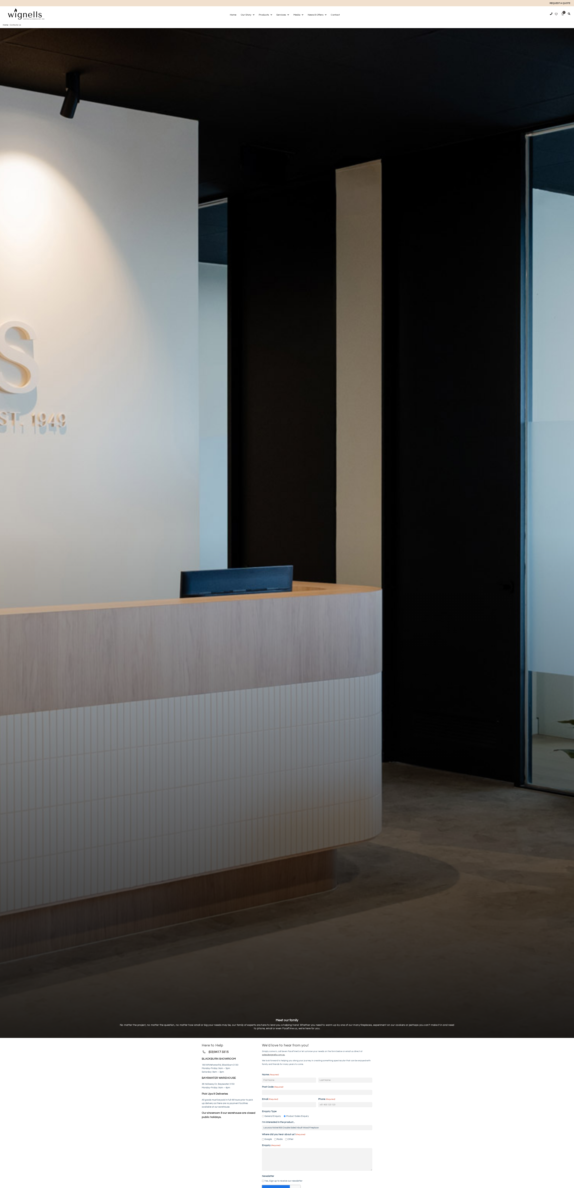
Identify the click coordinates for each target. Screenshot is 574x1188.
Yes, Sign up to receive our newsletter (283, 1181)
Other (290, 1139)
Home (5, 25)
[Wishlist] (556, 14)
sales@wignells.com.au (273, 1055)
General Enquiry (272, 1116)
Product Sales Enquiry (297, 1116)
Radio (280, 1139)
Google (268, 1139)
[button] (569, 14)
